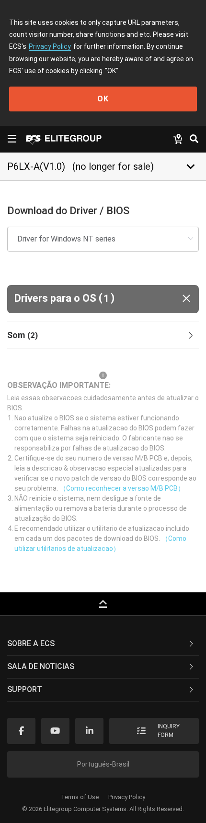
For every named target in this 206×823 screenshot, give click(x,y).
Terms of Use (80, 797)
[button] (103, 299)
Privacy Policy (50, 46)
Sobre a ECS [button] (31, 643)
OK (103, 98)
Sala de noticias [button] (40, 666)
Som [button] (22, 335)
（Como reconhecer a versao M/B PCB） (121, 488)
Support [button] (24, 689)
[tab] (103, 335)
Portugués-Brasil (103, 764)
